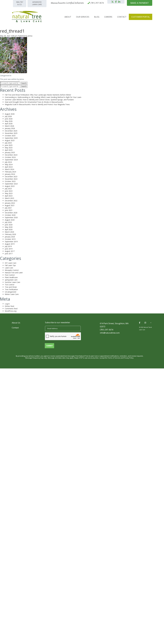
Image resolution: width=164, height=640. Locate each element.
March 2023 (9, 198)
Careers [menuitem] (108, 17)
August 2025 (10, 140)
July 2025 (8, 143)
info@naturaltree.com (110, 332)
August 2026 (10, 114)
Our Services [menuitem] (82, 17)
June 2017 (8, 253)
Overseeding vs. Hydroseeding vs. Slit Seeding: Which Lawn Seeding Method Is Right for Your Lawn (43, 97)
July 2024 (8, 162)
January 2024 (10, 174)
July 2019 (8, 246)
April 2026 (8, 123)
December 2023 (11, 176)
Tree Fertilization (11, 289)
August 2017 (10, 251)
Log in (7, 304)
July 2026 (8, 116)
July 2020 (8, 222)
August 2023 (10, 186)
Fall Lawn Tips (10, 265)
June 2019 (8, 249)
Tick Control (9, 284)
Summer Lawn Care (12, 282)
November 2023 (11, 179)
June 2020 (8, 225)
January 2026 (10, 128)
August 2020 (10, 220)
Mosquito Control (11, 270)
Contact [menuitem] (121, 17)
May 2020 (8, 227)
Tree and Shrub (11, 287)
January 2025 (10, 152)
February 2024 (10, 172)
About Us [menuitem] (16, 322)
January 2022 (10, 203)
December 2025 (11, 131)
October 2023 (10, 181)
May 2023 (8, 193)
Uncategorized (10, 292)
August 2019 (10, 244)
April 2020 (8, 229)
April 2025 (8, 150)
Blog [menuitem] (96, 17)
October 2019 (10, 239)
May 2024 (8, 164)
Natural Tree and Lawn (14, 272)
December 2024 (11, 155)
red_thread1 (12, 31)
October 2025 (10, 135)
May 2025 (8, 147)
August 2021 (10, 205)
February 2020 (10, 234)
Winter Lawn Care (12, 294)
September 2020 (11, 217)
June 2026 (8, 119)
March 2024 (9, 169)
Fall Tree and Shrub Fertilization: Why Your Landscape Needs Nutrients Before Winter (38, 95)
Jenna (30, 36)
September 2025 (11, 138)
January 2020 (10, 237)
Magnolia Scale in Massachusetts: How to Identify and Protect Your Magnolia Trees (37, 104)
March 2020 (9, 232)
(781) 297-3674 (106, 329)
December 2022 (11, 200)
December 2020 (11, 212)
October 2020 (10, 215)
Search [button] (24, 83)
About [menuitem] (67, 17)
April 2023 (8, 196)
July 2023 (8, 188)
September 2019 (11, 241)
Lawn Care (9, 268)
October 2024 (10, 157)
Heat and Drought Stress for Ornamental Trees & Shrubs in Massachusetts (34, 102)
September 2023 (11, 184)
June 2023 (8, 191)
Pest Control (10, 275)
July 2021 (8, 208)
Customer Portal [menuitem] (140, 17)
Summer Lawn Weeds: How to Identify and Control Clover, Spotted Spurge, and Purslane (39, 99)
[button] (112, 2)
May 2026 (8, 121)
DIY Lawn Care (10, 263)
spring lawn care (11, 280)
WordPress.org (10, 311)
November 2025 (11, 133)
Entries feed (9, 306)
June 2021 (8, 210)
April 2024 (8, 167)
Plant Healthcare (11, 277)
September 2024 (11, 160)
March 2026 (9, 126)
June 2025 (8, 145)
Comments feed (11, 308)
